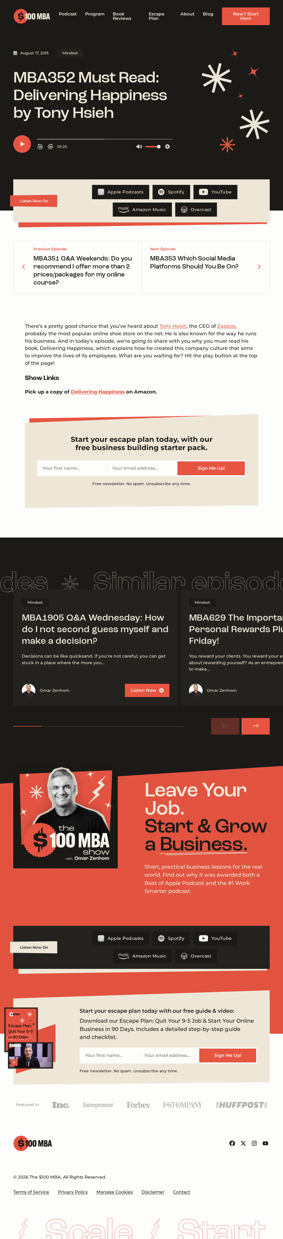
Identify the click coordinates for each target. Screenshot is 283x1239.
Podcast (68, 14)
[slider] (98, 726)
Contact (181, 1192)
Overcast (201, 209)
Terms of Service (31, 1192)
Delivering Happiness (98, 392)
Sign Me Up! (211, 468)
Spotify (176, 192)
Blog (208, 14)
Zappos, (227, 326)
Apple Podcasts (125, 192)
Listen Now (143, 690)
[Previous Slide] (225, 726)
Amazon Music (149, 209)
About (187, 14)
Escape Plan (156, 16)
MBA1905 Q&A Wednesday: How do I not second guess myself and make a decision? (95, 630)
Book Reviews (122, 16)
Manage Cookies (114, 1192)
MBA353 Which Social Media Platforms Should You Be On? (194, 263)
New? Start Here (246, 16)
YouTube (221, 192)
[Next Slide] (256, 726)
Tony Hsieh (173, 326)
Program (94, 14)
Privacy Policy (73, 1192)
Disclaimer (153, 1192)
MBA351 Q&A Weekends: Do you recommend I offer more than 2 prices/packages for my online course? (82, 271)
